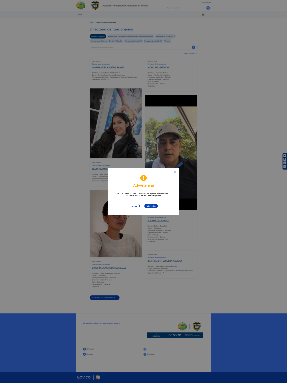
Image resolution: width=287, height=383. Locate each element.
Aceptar (134, 206)
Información (151, 206)
